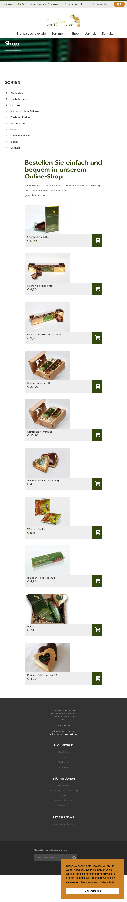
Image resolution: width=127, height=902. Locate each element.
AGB (63, 795)
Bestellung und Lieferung (63, 790)
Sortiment (59, 33)
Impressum (64, 785)
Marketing (63, 762)
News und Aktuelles (64, 824)
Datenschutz (63, 805)
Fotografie (63, 767)
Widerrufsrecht (63, 800)
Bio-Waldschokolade (31, 33)
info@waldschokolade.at (63, 734)
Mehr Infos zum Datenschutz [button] (97, 882)
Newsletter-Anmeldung (50, 850)
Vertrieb (90, 33)
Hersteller (63, 752)
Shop (75, 33)
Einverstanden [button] (93, 890)
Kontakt (107, 33)
